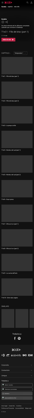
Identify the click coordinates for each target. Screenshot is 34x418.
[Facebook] (14, 338)
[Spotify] (19, 338)
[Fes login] (31, 2)
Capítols (5, 53)
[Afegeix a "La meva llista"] (2, 22)
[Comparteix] (6, 22)
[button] (17, 365)
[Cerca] (28, 2)
